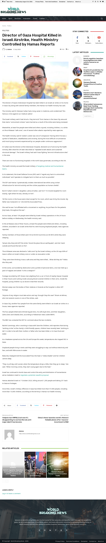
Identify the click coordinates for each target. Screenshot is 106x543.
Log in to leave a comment (11, 493)
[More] (57, 405)
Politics (9, 26)
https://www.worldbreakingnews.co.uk (29, 433)
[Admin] (4, 49)
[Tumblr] (61, 530)
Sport (35, 467)
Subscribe (99, 36)
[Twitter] (98, 1)
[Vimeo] (100, 1)
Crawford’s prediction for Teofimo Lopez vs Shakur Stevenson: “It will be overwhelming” (35, 473)
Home (4, 26)
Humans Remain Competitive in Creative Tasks (57, 474)
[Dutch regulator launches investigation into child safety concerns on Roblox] (13, 465)
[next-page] (7, 481)
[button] (101, 18)
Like (77, 36)
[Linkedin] (50, 530)
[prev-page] (3, 481)
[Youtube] (103, 1)
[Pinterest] (56, 530)
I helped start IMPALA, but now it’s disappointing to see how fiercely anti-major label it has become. (17, 420)
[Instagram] (95, 1)
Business (13, 467)
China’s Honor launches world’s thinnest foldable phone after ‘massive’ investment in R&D (53, 420)
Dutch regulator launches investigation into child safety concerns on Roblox (13, 473)
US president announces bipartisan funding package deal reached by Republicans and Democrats (93, 108)
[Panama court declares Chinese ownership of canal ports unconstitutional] (77, 94)
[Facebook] (93, 1)
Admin (9, 49)
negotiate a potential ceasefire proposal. (34, 375)
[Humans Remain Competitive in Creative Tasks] (58, 465)
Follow (88, 36)
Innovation (57, 469)
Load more (87, 116)
